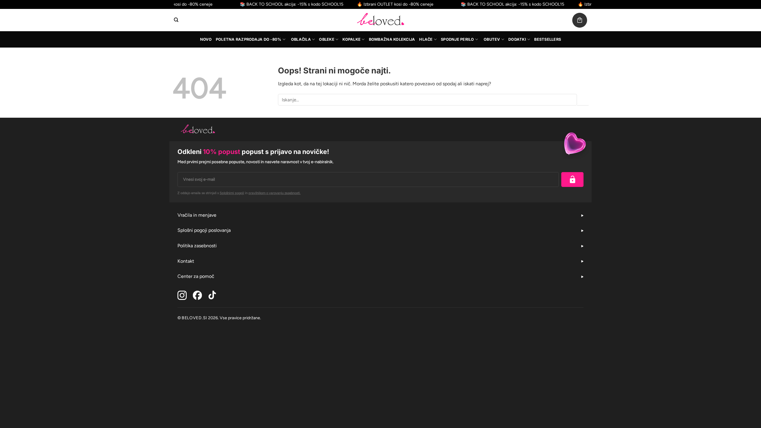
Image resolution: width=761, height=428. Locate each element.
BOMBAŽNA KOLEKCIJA (392, 39)
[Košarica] (579, 20)
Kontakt (185, 261)
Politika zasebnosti (197, 245)
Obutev (492, 39)
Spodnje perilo (457, 39)
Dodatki (517, 39)
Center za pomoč (195, 276)
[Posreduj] (583, 100)
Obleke (326, 39)
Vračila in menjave (196, 215)
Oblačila (301, 39)
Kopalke (351, 39)
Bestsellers (547, 39)
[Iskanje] (176, 20)
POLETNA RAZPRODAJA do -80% (249, 39)
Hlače (426, 39)
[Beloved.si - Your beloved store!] (380, 20)
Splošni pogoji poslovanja (204, 230)
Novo (206, 39)
